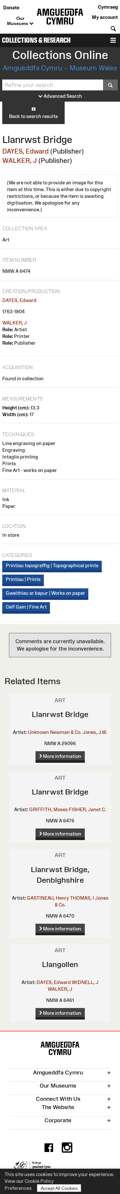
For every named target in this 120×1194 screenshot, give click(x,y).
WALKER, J (19, 160)
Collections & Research (36, 40)
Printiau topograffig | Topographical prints (52, 565)
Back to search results (33, 116)
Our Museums (18, 21)
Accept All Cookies (59, 1188)
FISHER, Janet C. (87, 809)
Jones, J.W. (95, 732)
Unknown (38, 732)
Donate (11, 7)
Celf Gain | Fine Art (26, 607)
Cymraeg (108, 7)
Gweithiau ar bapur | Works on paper (45, 593)
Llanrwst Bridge (60, 714)
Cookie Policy (39, 1181)
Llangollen (60, 964)
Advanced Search (62, 96)
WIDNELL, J (85, 982)
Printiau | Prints (23, 579)
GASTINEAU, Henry (48, 898)
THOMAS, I (82, 898)
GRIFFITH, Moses (48, 809)
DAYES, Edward (25, 151)
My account (105, 17)
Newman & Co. (66, 732)
